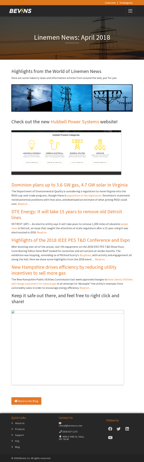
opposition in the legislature (84, 195)
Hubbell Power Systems (75, 121)
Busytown (85, 255)
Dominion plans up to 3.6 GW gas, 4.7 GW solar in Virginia (69, 185)
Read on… (24, 204)
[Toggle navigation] (130, 10)
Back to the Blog (28, 401)
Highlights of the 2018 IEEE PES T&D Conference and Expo (70, 240)
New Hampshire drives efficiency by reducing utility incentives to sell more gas (63, 270)
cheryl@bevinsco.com (70, 425)
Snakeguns (126, 2)
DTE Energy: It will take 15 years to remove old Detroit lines (66, 214)
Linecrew (110, 2)
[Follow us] (110, 429)
